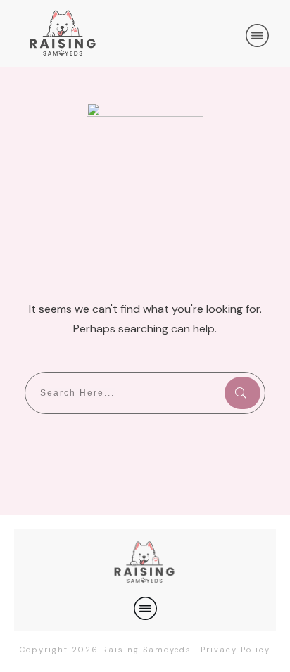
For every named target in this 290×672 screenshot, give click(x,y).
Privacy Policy (235, 649)
